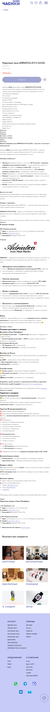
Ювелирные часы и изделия (17, 648)
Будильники (11, 639)
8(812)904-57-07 (27, 384)
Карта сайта (30, 664)
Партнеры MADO (32, 675)
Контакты (29, 670)
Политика (29, 667)
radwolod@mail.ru (37, 384)
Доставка (29, 625)
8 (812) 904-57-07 (13, 510)
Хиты (9, 661)
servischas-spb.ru (25, 527)
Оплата (28, 628)
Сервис (28, 673)
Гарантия (29, 631)
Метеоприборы (13, 642)
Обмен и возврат (31, 634)
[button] (31, 2)
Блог (9, 667)
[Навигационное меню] (46, 3)
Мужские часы (12, 625)
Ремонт (28, 637)
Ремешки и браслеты (15, 645)
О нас (28, 661)
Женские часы (12, 628)
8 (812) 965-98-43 (14, 233)
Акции (10, 664)
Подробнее (43, 388)
